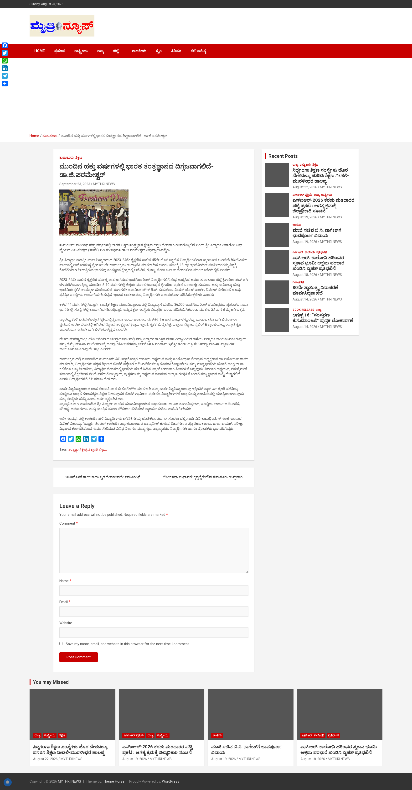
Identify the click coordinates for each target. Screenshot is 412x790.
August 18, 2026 (305, 275)
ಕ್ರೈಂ (159, 51)
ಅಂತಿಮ (297, 224)
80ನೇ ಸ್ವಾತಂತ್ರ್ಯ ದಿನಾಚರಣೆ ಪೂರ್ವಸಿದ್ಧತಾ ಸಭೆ (315, 290)
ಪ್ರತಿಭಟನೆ (321, 252)
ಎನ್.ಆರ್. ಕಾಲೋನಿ (304, 252)
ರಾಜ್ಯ (100, 51)
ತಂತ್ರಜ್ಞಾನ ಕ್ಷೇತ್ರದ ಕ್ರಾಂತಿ (83, 449)
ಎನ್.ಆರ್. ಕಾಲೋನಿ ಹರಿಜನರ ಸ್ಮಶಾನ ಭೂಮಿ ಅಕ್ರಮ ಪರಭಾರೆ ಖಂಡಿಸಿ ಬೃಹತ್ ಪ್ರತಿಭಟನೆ (318, 263)
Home (39, 51)
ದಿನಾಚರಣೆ (298, 282)
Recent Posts (283, 156)
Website (65, 623)
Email (64, 602)
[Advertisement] (206, 97)
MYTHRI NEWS (104, 184)
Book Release (303, 309)
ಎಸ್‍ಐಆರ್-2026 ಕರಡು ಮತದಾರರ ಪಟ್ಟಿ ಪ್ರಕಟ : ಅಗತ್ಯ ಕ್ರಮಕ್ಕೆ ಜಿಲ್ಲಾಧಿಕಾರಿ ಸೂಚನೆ (323, 205)
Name (65, 581)
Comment (68, 523)
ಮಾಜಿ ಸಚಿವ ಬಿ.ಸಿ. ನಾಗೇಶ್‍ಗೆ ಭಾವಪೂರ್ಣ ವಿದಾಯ (317, 232)
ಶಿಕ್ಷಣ (78, 157)
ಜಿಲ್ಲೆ (115, 51)
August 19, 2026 (305, 217)
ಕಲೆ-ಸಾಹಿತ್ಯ (198, 51)
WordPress (170, 781)
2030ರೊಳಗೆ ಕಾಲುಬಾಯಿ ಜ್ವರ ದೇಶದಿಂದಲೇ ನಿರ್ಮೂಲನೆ (102, 477)
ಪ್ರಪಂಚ (59, 51)
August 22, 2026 (305, 187)
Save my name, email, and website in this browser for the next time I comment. (128, 644)
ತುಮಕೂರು (66, 157)
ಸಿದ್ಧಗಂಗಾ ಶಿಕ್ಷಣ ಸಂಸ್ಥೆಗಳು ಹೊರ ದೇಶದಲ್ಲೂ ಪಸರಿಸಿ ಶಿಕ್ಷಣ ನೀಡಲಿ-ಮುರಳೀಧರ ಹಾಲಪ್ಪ (321, 175)
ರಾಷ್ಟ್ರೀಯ (81, 51)
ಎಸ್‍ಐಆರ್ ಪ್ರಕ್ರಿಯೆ (302, 194)
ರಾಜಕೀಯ (139, 51)
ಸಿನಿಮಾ (176, 51)
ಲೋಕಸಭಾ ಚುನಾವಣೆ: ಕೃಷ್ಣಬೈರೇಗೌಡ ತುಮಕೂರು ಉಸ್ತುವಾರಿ (202, 477)
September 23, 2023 (74, 184)
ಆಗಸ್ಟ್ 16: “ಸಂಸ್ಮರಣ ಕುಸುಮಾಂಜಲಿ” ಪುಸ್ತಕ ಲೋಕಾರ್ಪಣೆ (323, 317)
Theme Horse (113, 781)
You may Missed (51, 682)
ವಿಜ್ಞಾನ (103, 449)
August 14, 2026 (305, 299)
